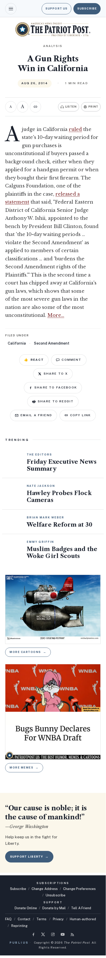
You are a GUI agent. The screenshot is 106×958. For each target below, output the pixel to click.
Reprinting (19, 926)
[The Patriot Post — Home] (52, 29)
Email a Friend (36, 415)
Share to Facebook (55, 387)
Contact (24, 919)
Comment (71, 360)
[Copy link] (35, 106)
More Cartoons (27, 651)
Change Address (45, 889)
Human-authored (83, 919)
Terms (41, 919)
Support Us (56, 8)
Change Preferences (79, 889)
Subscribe (87, 8)
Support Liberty (29, 856)
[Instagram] (53, 934)
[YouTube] (62, 934)
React (34, 360)
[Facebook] (33, 934)
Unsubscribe (55, 895)
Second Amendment (51, 343)
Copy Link (80, 415)
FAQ (8, 919)
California (17, 343)
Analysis (52, 46)
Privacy (58, 919)
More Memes (24, 767)
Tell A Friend (81, 908)
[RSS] (72, 934)
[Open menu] (10, 8)
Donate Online (26, 908)
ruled (75, 129)
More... (55, 315)
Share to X (56, 373)
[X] (43, 934)
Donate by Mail (54, 908)
